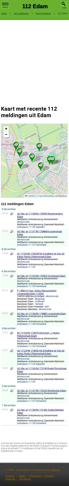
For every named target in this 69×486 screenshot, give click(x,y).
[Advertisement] (34, 60)
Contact (10, 476)
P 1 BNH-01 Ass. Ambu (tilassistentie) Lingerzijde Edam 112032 (36, 292)
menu (5, 7)
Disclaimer (25, 478)
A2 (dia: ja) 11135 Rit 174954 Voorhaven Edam (41, 275)
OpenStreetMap (46, 195)
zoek (64, 7)
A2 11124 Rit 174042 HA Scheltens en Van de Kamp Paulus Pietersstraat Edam (40, 352)
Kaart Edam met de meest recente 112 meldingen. (34, 160)
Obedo (56, 470)
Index (4, 13)
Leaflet (31, 195)
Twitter (22, 476)
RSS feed (35, 476)
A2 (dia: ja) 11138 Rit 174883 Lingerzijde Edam (41, 313)
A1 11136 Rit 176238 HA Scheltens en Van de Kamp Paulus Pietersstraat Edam (40, 255)
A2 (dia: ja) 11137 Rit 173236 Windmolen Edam (41, 390)
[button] (16, 145)
